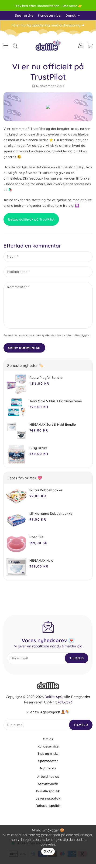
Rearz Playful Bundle (45, 377)
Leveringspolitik (48, 798)
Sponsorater (48, 761)
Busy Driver (38, 448)
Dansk (70, 15)
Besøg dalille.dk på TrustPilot (31, 219)
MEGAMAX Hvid (41, 560)
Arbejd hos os (48, 776)
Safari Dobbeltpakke (45, 490)
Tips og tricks (48, 753)
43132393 (65, 702)
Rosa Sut (36, 537)
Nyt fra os (48, 768)
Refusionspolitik (48, 806)
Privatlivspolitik (48, 791)
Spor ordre (24, 15)
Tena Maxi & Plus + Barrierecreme (55, 401)
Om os (48, 739)
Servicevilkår (48, 784)
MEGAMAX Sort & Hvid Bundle (52, 424)
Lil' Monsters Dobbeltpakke (50, 513)
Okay (48, 851)
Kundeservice (49, 15)
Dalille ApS (53, 697)
